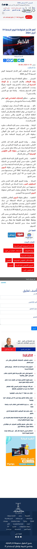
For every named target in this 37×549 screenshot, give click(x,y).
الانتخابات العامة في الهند (13, 98)
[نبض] (12, 234)
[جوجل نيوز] (29, 235)
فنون (28, 524)
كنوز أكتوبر (27, 529)
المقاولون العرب (29, 183)
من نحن (8, 529)
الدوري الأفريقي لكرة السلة (24, 265)
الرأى (8, 524)
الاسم (35, 294)
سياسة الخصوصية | (24, 4)
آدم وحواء (18, 529)
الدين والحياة (9, 518)
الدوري (3, 167)
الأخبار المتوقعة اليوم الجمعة (23, 245)
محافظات (29, 518)
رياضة (25, 521)
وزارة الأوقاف (30, 81)
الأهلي (8, 260)
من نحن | (10, 4)
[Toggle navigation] (3, 13)
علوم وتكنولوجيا (18, 524)
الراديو (14, 526)
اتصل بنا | (15, 4)
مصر (34, 64)
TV (8, 526)
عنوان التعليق (33, 308)
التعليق (35, 317)
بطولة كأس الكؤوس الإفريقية (23, 260)
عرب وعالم (19, 518)
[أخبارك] (20, 234)
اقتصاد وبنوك (11, 516)
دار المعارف (32, 67)
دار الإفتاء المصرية (27, 255)
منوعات (5, 521)
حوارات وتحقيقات (24, 526)
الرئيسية (26, 516)
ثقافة (32, 521)
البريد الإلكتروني (33, 302)
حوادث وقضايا (15, 521)
